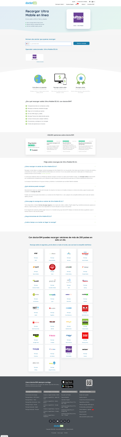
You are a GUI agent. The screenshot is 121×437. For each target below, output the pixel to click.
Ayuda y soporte (83, 397)
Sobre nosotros (82, 414)
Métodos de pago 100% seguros (86, 404)
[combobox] (28, 44)
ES (93, 1)
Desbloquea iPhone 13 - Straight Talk (68, 410)
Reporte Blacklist (65, 397)
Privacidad (53, 432)
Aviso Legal (60, 432)
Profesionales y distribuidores (86, 407)
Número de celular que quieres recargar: (41, 39)
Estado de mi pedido (83, 394)
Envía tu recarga (81, 43)
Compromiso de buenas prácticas (86, 399)
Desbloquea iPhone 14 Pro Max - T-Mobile (68, 414)
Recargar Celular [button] (59, 4)
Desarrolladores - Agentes (86, 409)
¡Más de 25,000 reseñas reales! (86, 416)
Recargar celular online (60, 87)
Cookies (66, 432)
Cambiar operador (40, 61)
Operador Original (65, 399)
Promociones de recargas (31, 394)
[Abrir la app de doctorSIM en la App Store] (67, 382)
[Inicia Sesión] (89, 1)
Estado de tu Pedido (82, 1)
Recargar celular (80, 87)
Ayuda (73, 1)
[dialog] (4, 436)
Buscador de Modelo (66, 394)
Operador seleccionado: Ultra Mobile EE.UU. (42, 49)
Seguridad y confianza (84, 402)
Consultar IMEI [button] (90, 4)
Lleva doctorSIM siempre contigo (38, 382)
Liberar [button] (83, 4)
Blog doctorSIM (82, 411)
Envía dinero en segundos (40, 87)
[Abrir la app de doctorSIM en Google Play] (67, 386)
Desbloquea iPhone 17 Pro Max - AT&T (68, 403)
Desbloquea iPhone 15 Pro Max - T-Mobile (68, 406)
